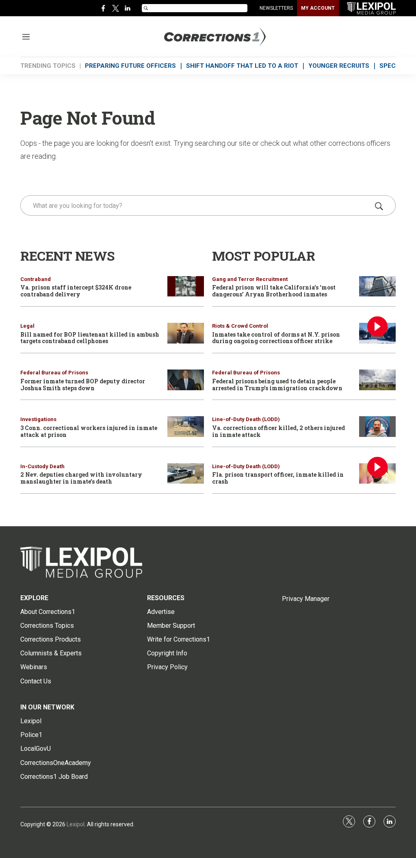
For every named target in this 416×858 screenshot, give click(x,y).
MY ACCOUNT (318, 8)
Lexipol (75, 824)
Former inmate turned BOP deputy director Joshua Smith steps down (82, 384)
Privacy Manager (305, 599)
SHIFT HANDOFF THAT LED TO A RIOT (242, 65)
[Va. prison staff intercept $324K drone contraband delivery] (185, 286)
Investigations (38, 419)
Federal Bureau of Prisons (54, 373)
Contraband (35, 279)
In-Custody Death (42, 466)
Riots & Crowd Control (240, 326)
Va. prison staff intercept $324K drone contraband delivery (75, 290)
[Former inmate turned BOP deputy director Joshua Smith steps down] (185, 380)
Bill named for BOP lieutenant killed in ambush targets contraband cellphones (89, 338)
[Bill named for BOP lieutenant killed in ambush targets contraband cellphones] (185, 333)
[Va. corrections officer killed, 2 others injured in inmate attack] (377, 426)
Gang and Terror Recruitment (250, 279)
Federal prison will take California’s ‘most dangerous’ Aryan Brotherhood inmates (274, 290)
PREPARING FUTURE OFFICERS (130, 65)
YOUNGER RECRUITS (338, 65)
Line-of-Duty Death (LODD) (246, 419)
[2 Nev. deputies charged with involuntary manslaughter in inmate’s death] (185, 473)
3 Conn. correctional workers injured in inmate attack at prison (88, 431)
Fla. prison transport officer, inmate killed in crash (278, 478)
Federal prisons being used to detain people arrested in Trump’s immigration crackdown (277, 384)
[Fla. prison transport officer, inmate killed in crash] (377, 473)
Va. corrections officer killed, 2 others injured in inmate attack (278, 431)
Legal (27, 326)
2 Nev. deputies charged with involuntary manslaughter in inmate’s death (81, 478)
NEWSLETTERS (276, 8)
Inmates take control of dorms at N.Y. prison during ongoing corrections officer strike (276, 338)
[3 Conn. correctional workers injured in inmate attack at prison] (185, 426)
